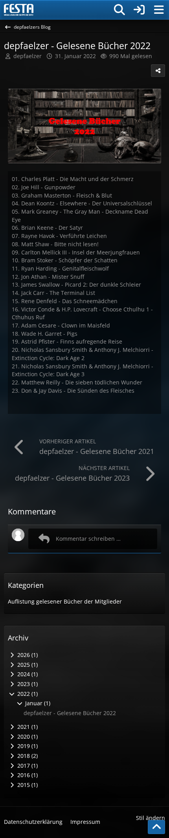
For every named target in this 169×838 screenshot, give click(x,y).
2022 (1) (27, 693)
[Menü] (159, 10)
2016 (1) (27, 775)
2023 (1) (27, 684)
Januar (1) (37, 703)
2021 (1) (27, 726)
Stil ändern (150, 818)
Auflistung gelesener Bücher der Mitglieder (65, 601)
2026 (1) (27, 655)
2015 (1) (27, 785)
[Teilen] (158, 70)
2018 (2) (27, 755)
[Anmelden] (139, 10)
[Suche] (119, 10)
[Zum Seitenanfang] (156, 827)
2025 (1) (27, 664)
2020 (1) (27, 736)
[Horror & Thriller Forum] (18, 10)
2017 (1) (27, 765)
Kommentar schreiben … (88, 538)
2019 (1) (27, 746)
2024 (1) (27, 674)
